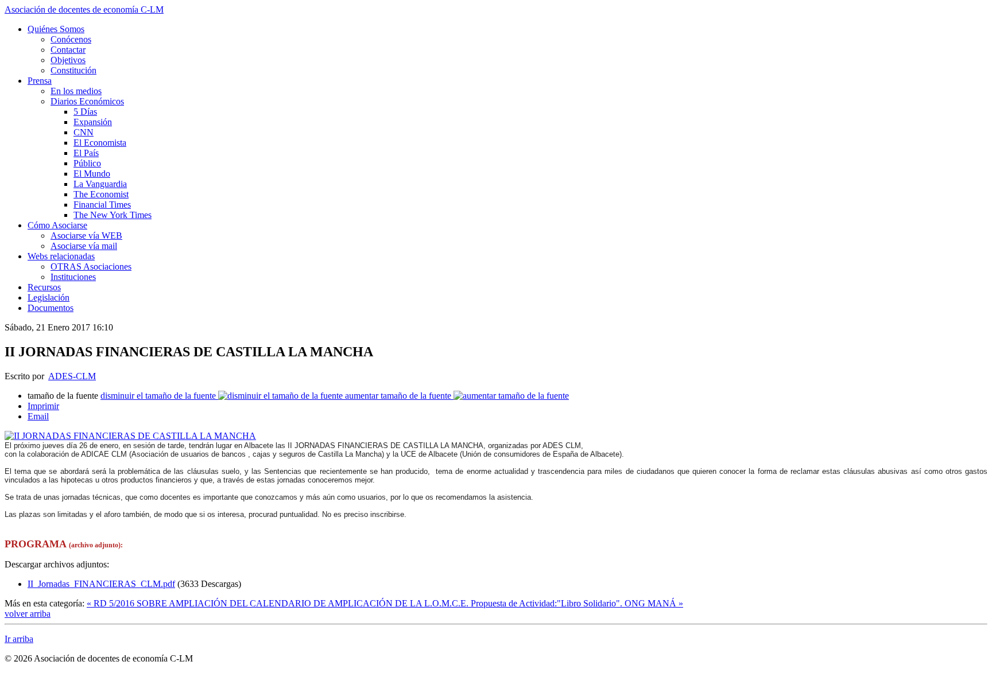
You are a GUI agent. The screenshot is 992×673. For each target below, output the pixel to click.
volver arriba (28, 613)
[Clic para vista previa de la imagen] (130, 436)
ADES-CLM (72, 376)
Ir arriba (19, 639)
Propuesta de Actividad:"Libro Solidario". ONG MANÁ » (577, 603)
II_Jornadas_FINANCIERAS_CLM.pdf (101, 584)
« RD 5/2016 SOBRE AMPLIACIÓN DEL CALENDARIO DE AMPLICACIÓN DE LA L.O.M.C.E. (279, 603)
